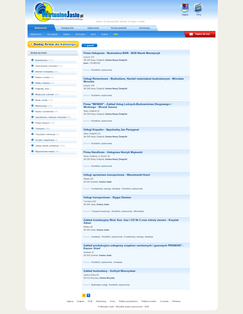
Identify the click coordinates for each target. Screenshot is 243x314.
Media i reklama (42, 83)
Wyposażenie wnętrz (45, 151)
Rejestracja (101, 301)
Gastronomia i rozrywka (46, 66)
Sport (93, 34)
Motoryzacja (41, 106)
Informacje (144, 28)
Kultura (66, 34)
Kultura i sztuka (42, 77)
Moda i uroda (41, 100)
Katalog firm (67, 28)
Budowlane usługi (99, 285)
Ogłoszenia (93, 28)
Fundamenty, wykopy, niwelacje (105, 188)
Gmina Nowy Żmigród (116, 60)
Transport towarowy (100, 211)
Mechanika (139, 211)
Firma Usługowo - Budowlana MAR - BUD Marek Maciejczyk (122, 53)
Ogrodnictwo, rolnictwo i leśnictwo (51, 117)
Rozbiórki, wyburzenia (101, 70)
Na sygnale (52, 34)
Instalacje (95, 237)
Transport (40, 128)
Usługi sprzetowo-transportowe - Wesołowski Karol (117, 174)
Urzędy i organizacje (45, 140)
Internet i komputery (44, 71)
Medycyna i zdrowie (44, 94)
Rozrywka (80, 34)
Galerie (104, 34)
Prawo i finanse (42, 123)
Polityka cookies (148, 301)
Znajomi (80, 301)
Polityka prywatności (128, 301)
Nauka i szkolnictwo (44, 111)
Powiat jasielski (118, 28)
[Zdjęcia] (185, 9)
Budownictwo (41, 60)
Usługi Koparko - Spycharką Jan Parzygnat (111, 129)
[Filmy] (198, 9)
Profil (90, 301)
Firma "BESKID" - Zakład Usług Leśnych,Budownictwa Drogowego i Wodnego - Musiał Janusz (127, 105)
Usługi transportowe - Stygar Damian (107, 197)
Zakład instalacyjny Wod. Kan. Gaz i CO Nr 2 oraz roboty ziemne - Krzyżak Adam (131, 221)
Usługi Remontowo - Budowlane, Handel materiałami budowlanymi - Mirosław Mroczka (134, 80)
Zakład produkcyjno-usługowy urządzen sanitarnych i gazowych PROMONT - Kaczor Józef (133, 247)
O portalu (164, 301)
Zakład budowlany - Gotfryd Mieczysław (109, 270)
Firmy (112, 301)
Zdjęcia (70, 301)
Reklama (176, 301)
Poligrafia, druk (42, 89)
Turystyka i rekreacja (45, 134)
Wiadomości (41, 28)
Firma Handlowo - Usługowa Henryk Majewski (113, 152)
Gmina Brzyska (107, 278)
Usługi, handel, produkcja (47, 146)
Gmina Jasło (105, 182)
